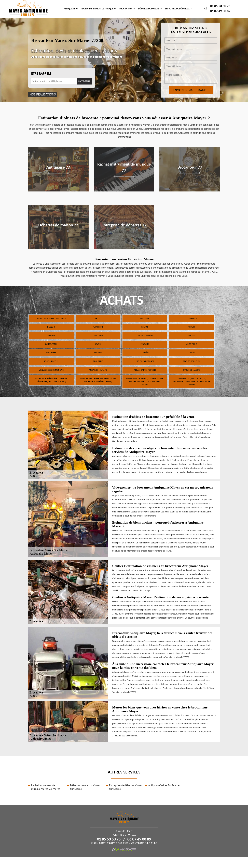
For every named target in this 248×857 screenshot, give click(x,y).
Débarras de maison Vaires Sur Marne (85, 787)
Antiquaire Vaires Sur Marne (164, 785)
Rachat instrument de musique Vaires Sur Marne (45, 787)
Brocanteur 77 (127, 9)
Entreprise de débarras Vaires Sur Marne (125, 787)
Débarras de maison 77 (150, 9)
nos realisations (43, 94)
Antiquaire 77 (71, 9)
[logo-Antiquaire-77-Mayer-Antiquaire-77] (28, 9)
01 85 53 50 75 (220, 6)
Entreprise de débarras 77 (178, 9)
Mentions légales (144, 843)
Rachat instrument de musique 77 (98, 9)
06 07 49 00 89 (220, 11)
